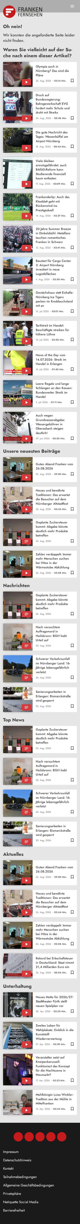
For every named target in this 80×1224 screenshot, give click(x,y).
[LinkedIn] (51, 1136)
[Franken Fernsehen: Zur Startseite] (23, 11)
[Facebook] (18, 1136)
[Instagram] (29, 1136)
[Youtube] (40, 1136)
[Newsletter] (61, 1136)
